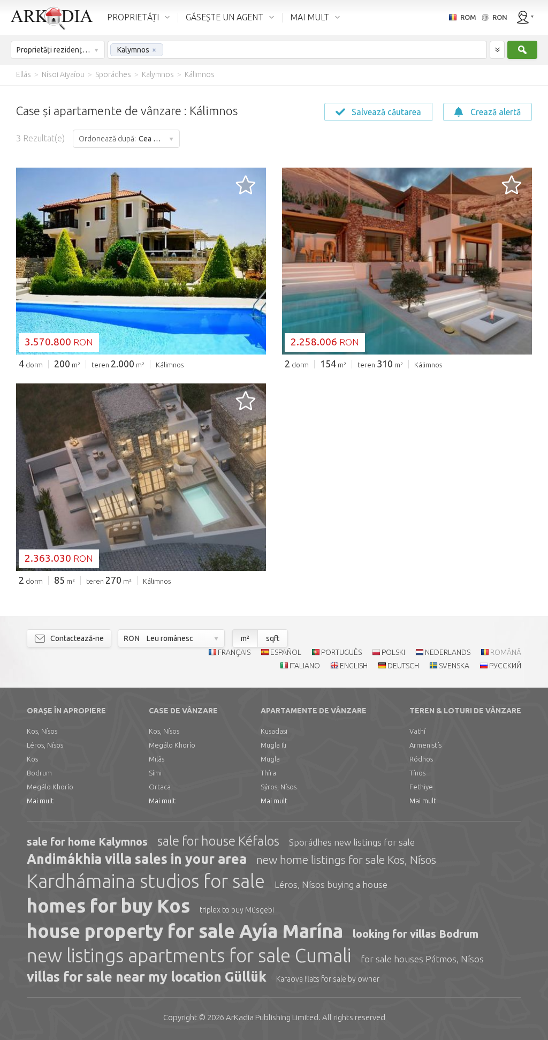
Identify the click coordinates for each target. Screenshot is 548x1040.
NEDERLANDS (447, 652)
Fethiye (421, 786)
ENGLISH (354, 665)
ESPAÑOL (285, 652)
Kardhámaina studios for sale (146, 881)
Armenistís (425, 745)
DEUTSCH (403, 665)
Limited (272, 1017)
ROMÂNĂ (505, 652)
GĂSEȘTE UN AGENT (224, 17)
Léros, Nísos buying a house (331, 884)
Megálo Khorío (50, 786)
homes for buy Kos (108, 905)
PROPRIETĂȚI (133, 17)
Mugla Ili (273, 745)
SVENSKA (454, 665)
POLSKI (393, 652)
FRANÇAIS (234, 652)
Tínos (417, 773)
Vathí (417, 731)
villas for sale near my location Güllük (147, 976)
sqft (272, 638)
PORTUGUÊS (341, 652)
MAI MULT (309, 17)
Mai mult (40, 800)
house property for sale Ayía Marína (185, 930)
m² (245, 638)
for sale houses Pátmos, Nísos (422, 959)
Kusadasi (274, 731)
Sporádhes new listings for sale (352, 842)
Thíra (268, 773)
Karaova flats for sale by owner (327, 979)
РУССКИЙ (505, 665)
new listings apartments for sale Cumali (189, 955)
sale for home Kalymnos (87, 841)
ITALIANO (305, 665)
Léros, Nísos (45, 745)
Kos (32, 759)
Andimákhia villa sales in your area (137, 858)
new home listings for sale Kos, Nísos (346, 859)
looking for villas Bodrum (415, 934)
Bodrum (39, 773)
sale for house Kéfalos (218, 841)
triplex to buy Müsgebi (237, 910)
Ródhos (421, 759)
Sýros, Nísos (278, 786)
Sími (155, 773)
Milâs (156, 759)
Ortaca (160, 786)
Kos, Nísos (42, 731)
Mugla (270, 759)
